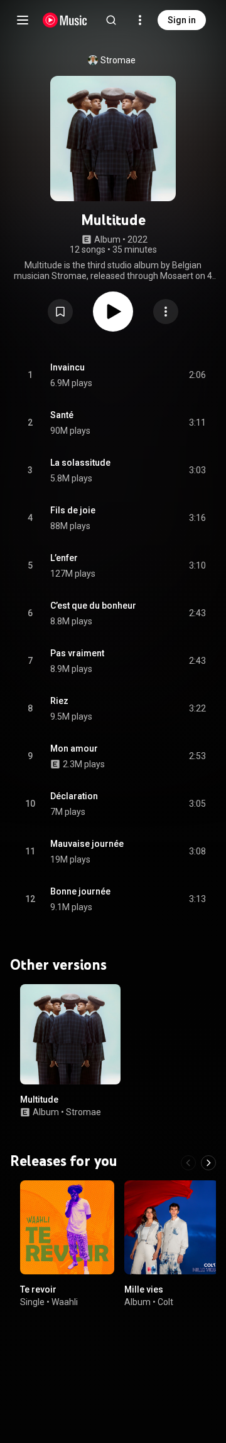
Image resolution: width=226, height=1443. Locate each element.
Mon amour (74, 748)
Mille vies (143, 1289)
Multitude (39, 1099)
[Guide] (22, 20)
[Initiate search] (111, 20)
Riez (59, 701)
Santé (61, 415)
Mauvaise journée (87, 844)
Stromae (118, 60)
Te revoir (38, 1289)
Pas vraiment (77, 653)
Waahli (64, 1302)
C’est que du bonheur (93, 606)
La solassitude (80, 463)
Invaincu (67, 367)
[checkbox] (197, 375)
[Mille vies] (171, 1227)
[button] (60, 311)
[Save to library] (60, 311)
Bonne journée (80, 891)
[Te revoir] (67, 1227)
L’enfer (64, 558)
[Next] (208, 1162)
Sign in (182, 20)
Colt (165, 1302)
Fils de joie (72, 510)
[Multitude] (70, 1034)
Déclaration (74, 796)
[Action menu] (165, 311)
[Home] (65, 20)
